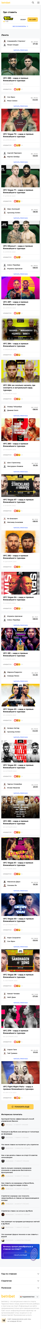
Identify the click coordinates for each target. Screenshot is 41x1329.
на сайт (32, 19)
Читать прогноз (20, 50)
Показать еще (22, 1107)
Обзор (23, 19)
